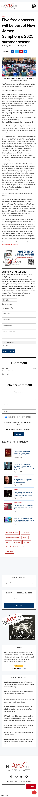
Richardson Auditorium (12, 547)
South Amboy (27, 547)
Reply (34, 368)
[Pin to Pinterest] (21, 51)
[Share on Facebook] (12, 51)
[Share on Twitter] (17, 51)
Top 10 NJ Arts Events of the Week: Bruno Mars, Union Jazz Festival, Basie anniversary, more (24, 507)
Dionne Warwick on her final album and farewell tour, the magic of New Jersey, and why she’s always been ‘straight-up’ (19, 718)
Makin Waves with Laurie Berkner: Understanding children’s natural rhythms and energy (19, 684)
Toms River (9, 551)
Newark (25, 537)
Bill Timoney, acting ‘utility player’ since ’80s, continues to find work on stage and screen (23, 481)
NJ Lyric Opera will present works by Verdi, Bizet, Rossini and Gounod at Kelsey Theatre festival (24, 520)
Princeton (17, 542)
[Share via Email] (25, 51)
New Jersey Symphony (12, 537)
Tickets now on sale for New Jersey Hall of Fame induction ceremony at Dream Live (22, 453)
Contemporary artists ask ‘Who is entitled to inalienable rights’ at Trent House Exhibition (18, 709)
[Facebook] (11, 776)
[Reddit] (26, 776)
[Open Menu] (34, 6)
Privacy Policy (4, 795)
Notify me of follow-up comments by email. (18, 423)
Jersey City (25, 532)
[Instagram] (16, 776)
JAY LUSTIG (11, 46)
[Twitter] (21, 776)
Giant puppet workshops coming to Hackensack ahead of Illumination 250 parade (18, 741)
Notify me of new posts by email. (18, 429)
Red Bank (26, 542)
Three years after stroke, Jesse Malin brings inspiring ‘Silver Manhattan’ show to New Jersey (23, 494)
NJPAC (8, 542)
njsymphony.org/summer (10, 244)
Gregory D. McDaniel (12, 532)
